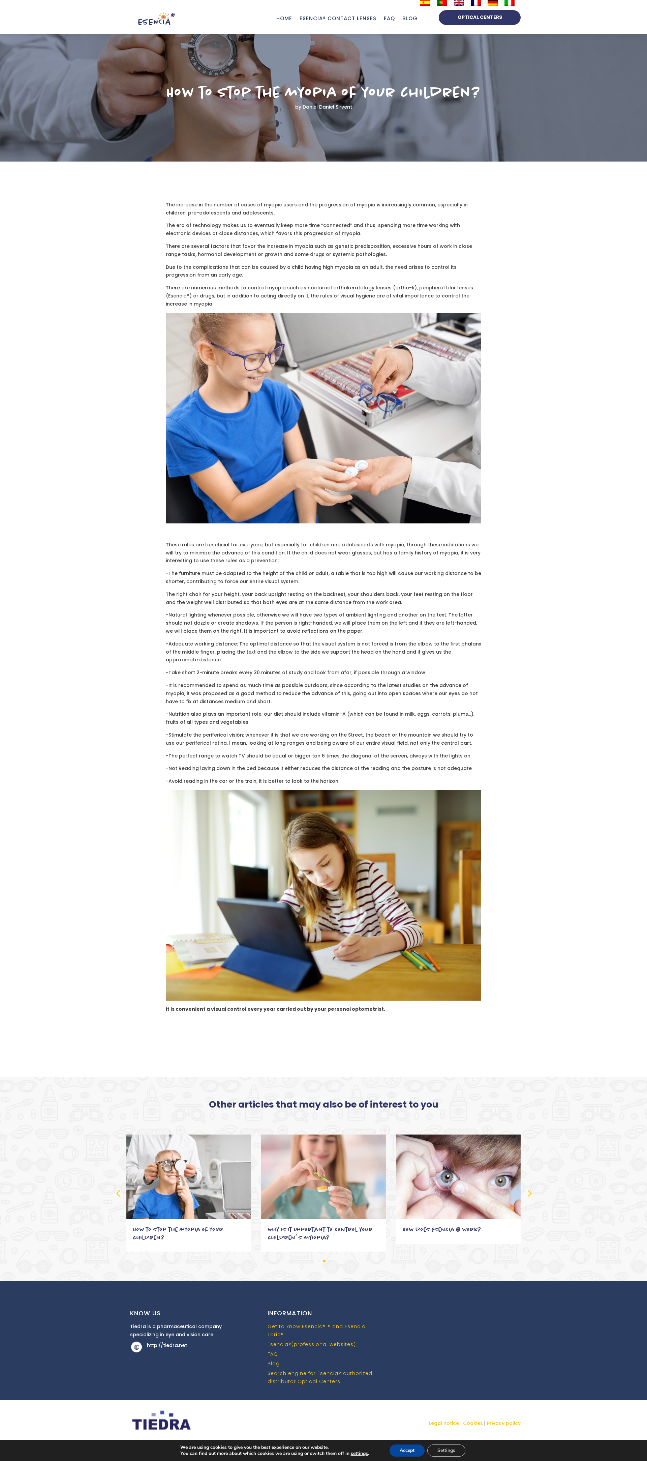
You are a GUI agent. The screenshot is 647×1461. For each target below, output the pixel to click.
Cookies (473, 1423)
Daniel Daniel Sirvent (327, 107)
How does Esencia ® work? (442, 1229)
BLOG (410, 18)
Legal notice (444, 1423)
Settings (446, 1450)
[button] (529, 1193)
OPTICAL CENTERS (480, 17)
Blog (274, 1363)
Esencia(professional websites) (312, 1344)
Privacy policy (504, 1423)
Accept (407, 1450)
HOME (284, 18)
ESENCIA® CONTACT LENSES (338, 18)
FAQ (389, 18)
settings (359, 1454)
